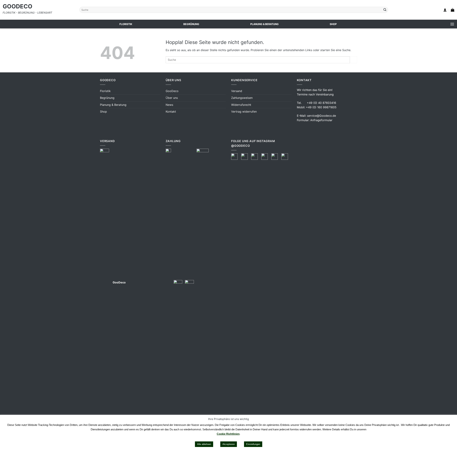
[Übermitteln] (385, 10)
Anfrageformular (321, 120)
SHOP (333, 24)
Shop (103, 111)
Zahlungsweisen (242, 98)
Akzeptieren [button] (228, 444)
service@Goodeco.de (321, 115)
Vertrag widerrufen (244, 111)
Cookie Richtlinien (228, 433)
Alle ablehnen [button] (204, 444)
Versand (236, 91)
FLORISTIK (125, 24)
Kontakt (171, 111)
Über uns (172, 98)
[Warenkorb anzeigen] (452, 10)
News (169, 105)
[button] (445, 10)
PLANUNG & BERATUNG (264, 24)
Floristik (105, 91)
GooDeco (17, 6)
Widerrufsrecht (241, 105)
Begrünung (107, 98)
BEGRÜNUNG (191, 24)
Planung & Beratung (113, 105)
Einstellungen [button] (253, 444)
